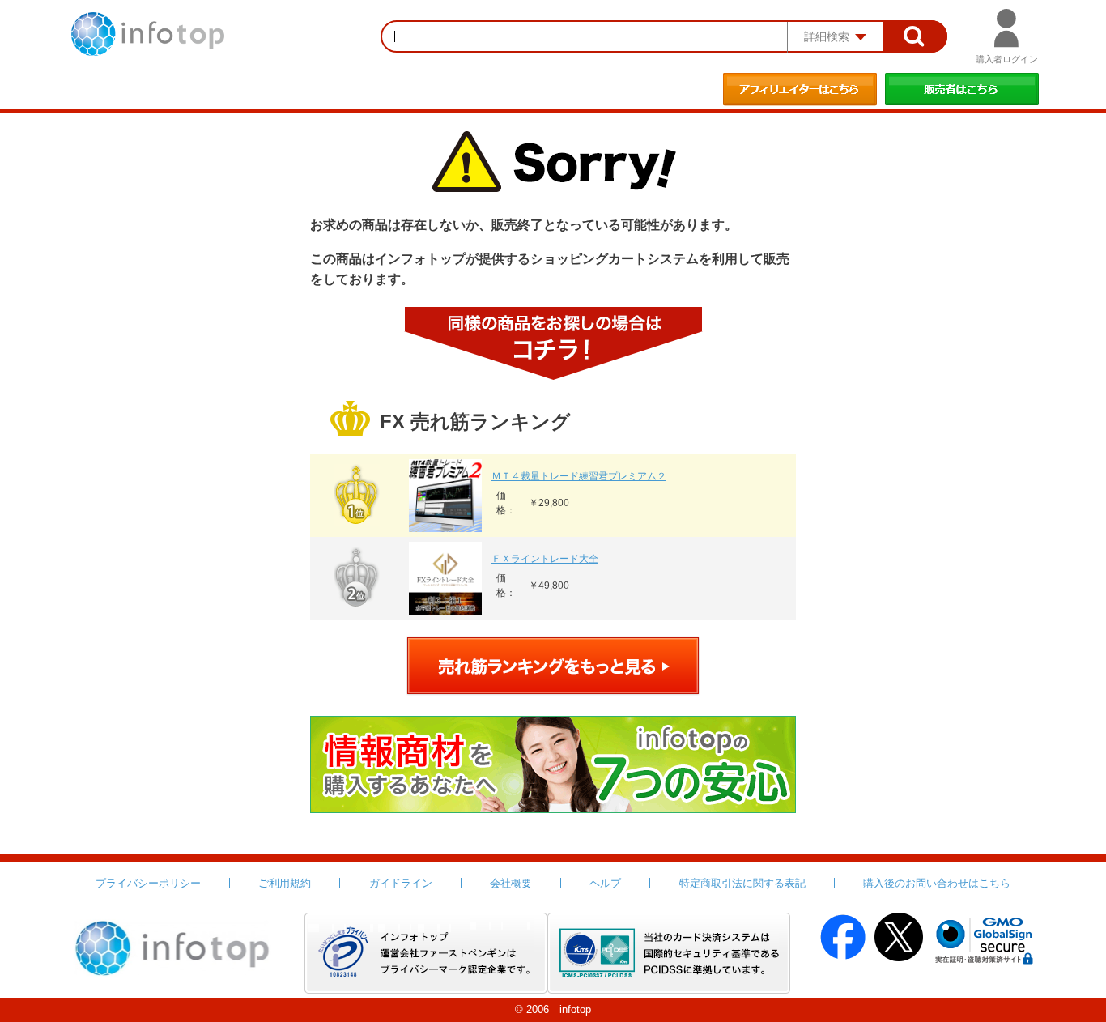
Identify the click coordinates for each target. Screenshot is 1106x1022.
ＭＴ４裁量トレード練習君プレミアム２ (578, 476)
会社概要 (511, 883)
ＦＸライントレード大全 (544, 558)
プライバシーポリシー (148, 883)
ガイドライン (400, 883)
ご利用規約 (284, 883)
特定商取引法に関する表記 (742, 883)
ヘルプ (605, 883)
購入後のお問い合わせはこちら (936, 883)
